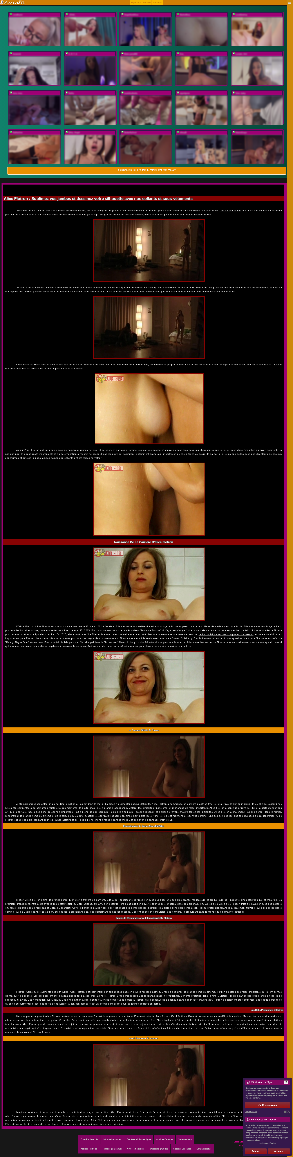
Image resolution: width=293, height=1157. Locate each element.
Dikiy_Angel (74, 132)
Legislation (239, 1142)
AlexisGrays (241, 132)
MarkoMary (185, 15)
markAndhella (130, 93)
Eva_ (182, 54)
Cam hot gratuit (204, 1149)
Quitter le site (251, 1111)
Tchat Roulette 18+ (89, 1139)
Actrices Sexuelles (135, 1149)
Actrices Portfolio (89, 1149)
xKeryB (183, 132)
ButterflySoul (130, 132)
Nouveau (147, 2)
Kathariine (17, 132)
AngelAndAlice (131, 15)
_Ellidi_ (72, 15)
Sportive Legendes (182, 1149)
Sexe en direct (185, 1139)
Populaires (136, 2)
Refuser (256, 1151)
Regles (273, 1143)
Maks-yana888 (130, 54)
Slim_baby (240, 93)
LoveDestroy (241, 15)
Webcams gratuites (159, 1149)
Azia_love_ (18, 93)
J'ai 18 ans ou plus (267, 1105)
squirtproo (185, 93)
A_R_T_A (73, 54)
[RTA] (287, 1111)
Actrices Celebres (164, 1139)
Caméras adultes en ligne (139, 1139)
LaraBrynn (18, 15)
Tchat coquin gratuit (112, 1149)
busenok (17, 54)
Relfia (71, 93)
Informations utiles (112, 1139)
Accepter (279, 1151)
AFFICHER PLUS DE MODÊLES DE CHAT (147, 170)
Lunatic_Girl (241, 54)
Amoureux (157, 2)
